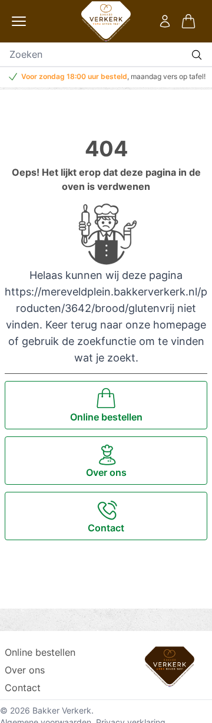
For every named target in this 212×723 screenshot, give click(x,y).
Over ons (25, 670)
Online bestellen (40, 652)
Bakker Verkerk (61, 710)
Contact (23, 688)
